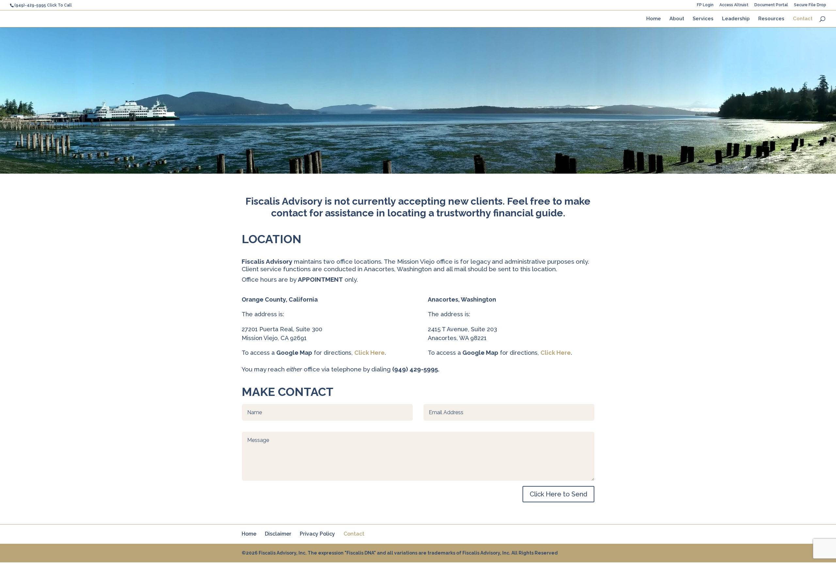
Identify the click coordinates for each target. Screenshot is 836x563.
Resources (771, 19)
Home (653, 19)
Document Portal (771, 5)
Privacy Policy (317, 534)
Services (703, 19)
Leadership (736, 19)
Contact (802, 19)
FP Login (705, 5)
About (676, 19)
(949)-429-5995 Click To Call (43, 5)
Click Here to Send (558, 494)
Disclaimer (278, 534)
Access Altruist (733, 5)
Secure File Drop (810, 5)
